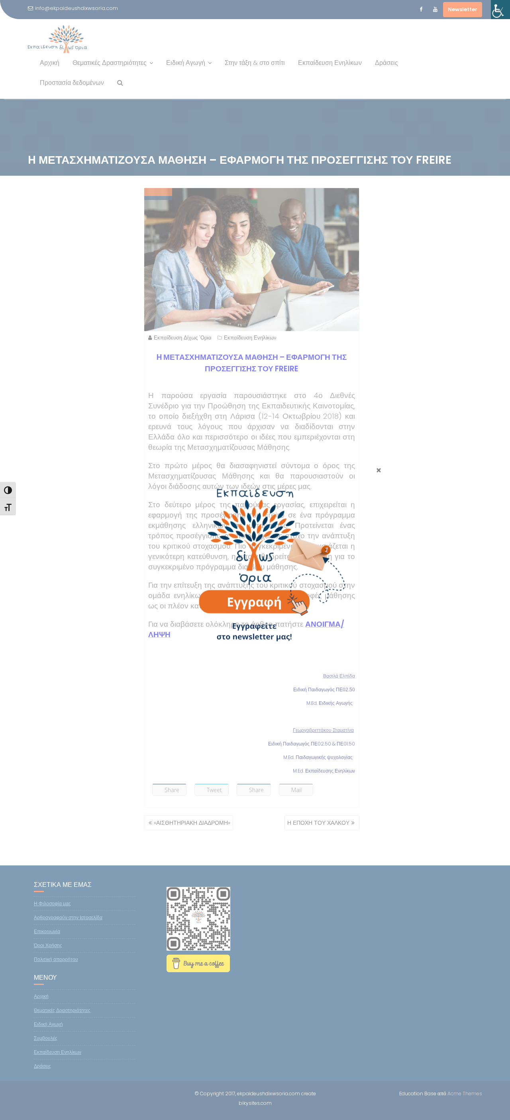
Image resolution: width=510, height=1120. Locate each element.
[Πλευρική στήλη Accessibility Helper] (500, 9)
